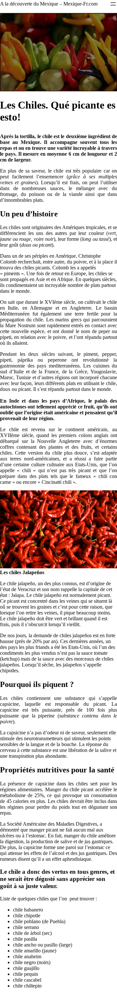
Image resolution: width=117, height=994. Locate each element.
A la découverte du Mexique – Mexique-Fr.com (49, 3)
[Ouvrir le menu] (113, 4)
